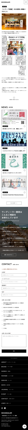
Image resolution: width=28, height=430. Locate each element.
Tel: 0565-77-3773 (4, 423)
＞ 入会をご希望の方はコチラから (9, 269)
